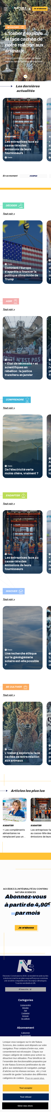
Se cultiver (25, 1018)
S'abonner (25, 1032)
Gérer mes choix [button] (25, 1106)
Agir (25, 1010)
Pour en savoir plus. (34, 1078)
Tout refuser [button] (25, 1097)
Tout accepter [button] (25, 1088)
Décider (25, 1008)
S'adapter (10, 137)
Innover (25, 1016)
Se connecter (25, 1035)
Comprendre (25, 1005)
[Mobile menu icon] (5, 9)
